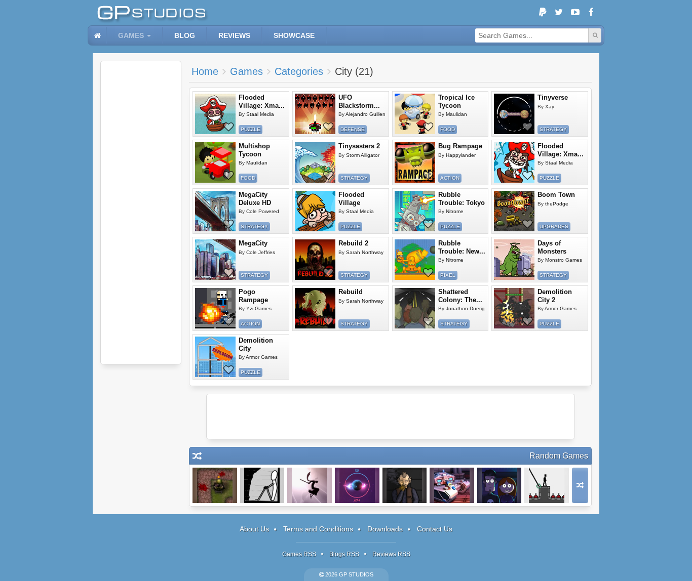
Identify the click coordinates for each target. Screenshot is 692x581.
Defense (352, 129)
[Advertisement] (140, 212)
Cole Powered (262, 211)
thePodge (556, 203)
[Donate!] (542, 13)
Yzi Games (259, 308)
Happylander (461, 155)
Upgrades (554, 226)
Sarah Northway (364, 252)
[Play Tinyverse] (514, 114)
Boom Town (556, 194)
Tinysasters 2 (359, 146)
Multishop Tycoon (254, 150)
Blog (184, 35)
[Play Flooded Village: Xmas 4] (215, 114)
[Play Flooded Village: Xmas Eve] (514, 162)
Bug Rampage (460, 146)
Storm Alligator (362, 155)
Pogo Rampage (253, 296)
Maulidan (456, 114)
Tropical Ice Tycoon (456, 101)
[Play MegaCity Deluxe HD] (215, 211)
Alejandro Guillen (365, 114)
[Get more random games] (580, 485)
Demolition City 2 (554, 296)
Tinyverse (552, 97)
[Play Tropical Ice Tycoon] (415, 114)
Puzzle (250, 129)
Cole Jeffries (260, 252)
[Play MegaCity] (215, 259)
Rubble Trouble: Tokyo (461, 198)
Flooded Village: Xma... (262, 101)
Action (449, 178)
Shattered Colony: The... (460, 296)
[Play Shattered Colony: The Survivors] (415, 308)
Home (204, 71)
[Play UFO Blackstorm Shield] (315, 114)
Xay (549, 106)
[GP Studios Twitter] (559, 13)
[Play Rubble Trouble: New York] (415, 259)
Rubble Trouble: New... (461, 247)
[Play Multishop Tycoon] (215, 162)
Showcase (294, 35)
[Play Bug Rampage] (415, 162)
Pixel (447, 275)
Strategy (553, 129)
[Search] (594, 35)
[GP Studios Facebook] (591, 13)
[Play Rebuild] (315, 308)
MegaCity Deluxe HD (255, 198)
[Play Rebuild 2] (315, 259)
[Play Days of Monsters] (514, 259)
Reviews (234, 35)
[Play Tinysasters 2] (315, 162)
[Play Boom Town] (514, 211)
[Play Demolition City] (215, 357)
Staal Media (260, 114)
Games (131, 35)
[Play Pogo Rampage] (215, 308)
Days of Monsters (551, 247)
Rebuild (350, 292)
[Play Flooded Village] (315, 211)
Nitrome (455, 211)
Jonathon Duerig (465, 308)
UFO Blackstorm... (359, 101)
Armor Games (560, 308)
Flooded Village (351, 198)
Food (447, 129)
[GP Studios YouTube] (575, 13)
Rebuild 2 (353, 243)
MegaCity (253, 243)
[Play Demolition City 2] (514, 308)
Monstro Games (563, 260)
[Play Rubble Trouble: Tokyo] (415, 211)
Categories (299, 71)
